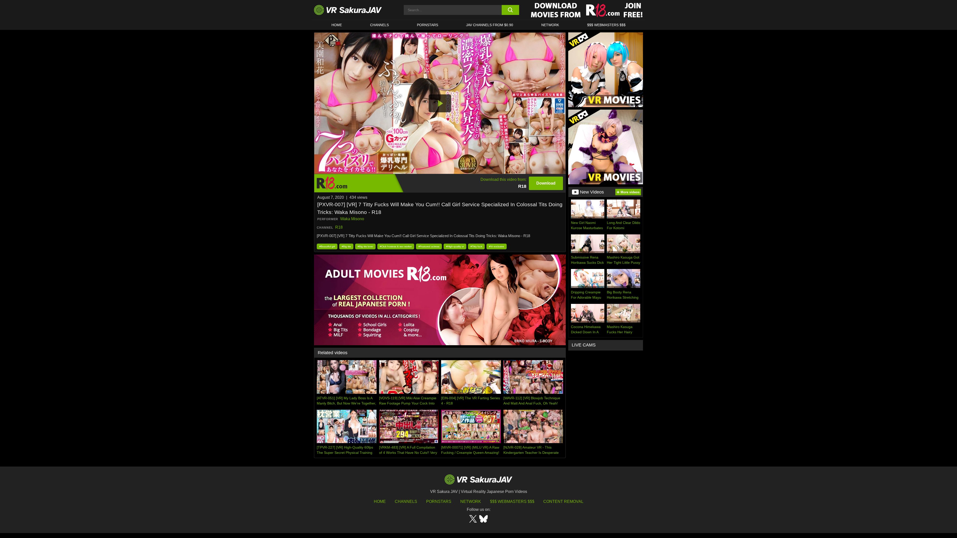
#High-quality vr (455, 246)
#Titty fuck (476, 246)
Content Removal (563, 501)
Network (550, 25)
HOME (336, 25)
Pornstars (427, 25)
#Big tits (346, 246)
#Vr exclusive (496, 246)
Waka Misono (352, 219)
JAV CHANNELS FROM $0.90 (489, 25)
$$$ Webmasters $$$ (512, 501)
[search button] (510, 10)
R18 (339, 227)
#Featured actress (428, 246)
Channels (379, 25)
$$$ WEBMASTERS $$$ (606, 25)
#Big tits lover (365, 246)
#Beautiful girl (327, 246)
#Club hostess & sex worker (396, 246)
